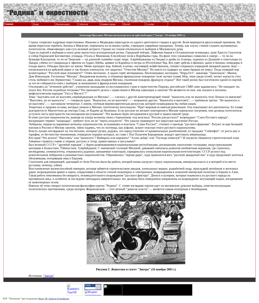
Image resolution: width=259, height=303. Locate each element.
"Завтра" (48, 275)
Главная (8, 24)
